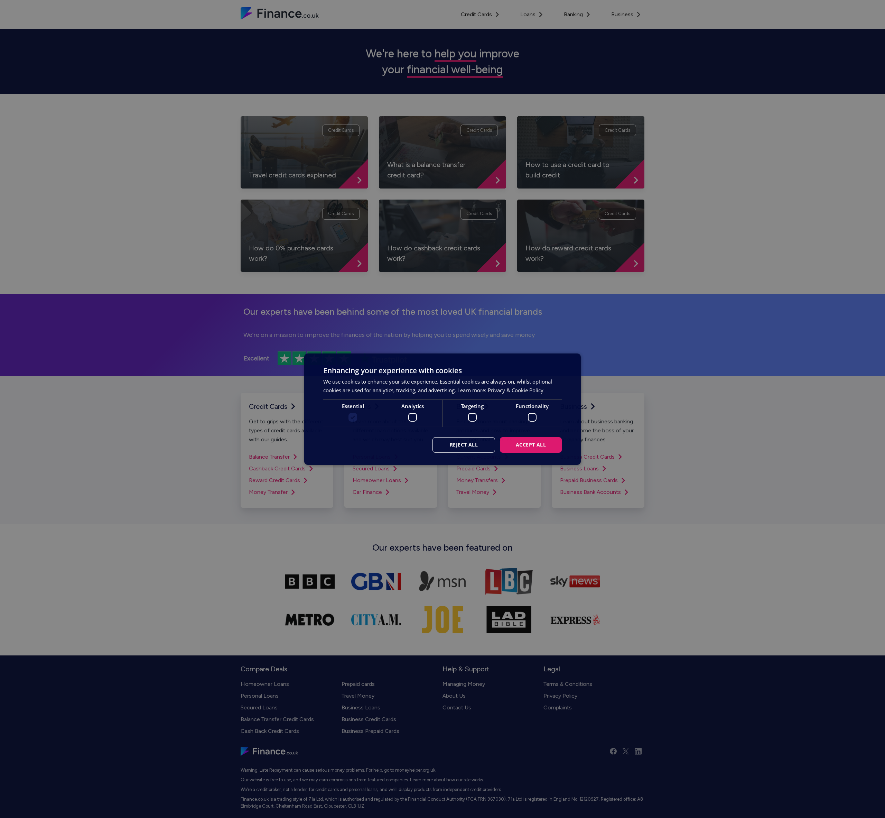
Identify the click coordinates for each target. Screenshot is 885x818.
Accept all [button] (531, 444)
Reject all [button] (464, 444)
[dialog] (442, 409)
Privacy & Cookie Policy (515, 390)
